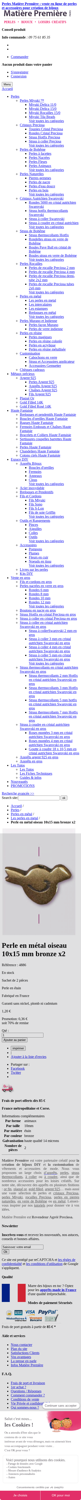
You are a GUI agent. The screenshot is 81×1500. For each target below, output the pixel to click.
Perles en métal (21, 814)
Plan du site (19, 1349)
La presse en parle (23, 1361)
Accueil (7, 89)
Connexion (19, 76)
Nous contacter (21, 1345)
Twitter (16, 1072)
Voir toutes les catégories (46, 121)
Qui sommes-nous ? (25, 1407)
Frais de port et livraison (28, 1383)
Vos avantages (21, 1357)
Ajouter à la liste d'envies (28, 1057)
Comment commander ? (28, 1395)
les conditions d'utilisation (44, 1264)
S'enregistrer (19, 72)
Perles (15, 810)
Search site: (10, 798)
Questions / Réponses (26, 1391)
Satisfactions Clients (25, 1353)
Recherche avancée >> (18, 793)
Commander (19, 57)
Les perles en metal (24, 818)
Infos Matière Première (27, 1365)
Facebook (18, 1068)
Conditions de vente (25, 1399)
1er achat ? (18, 1387)
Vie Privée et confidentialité (30, 1403)
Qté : (5, 1031)
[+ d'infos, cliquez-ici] (31, 1323)
